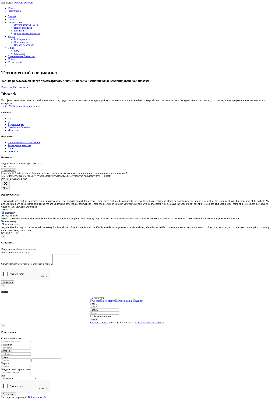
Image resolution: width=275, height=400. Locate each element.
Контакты (19, 53)
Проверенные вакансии (27, 33)
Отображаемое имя (11, 338)
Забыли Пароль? (99, 322)
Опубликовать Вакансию (21, 56)
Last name (6, 350)
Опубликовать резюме (26, 25)
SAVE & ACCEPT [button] (11, 233)
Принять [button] (106, 175)
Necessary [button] (6, 209)
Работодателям (22, 39)
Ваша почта (7, 252)
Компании (19, 30)
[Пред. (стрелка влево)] (5, 200)
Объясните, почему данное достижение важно (26, 264)
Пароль (94, 309)
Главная (12, 16)
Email (4, 166)
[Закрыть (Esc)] (271, 3)
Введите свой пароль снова (16, 369)
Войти (11, 8)
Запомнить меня (102, 316)
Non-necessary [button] (8, 221)
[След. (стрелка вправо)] (269, 200)
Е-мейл (94, 303)
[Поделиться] (264, 3)
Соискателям (15, 22)
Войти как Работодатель (14, 87)
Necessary (10, 212)
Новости (12, 19)
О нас (11, 47)
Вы (3, 375)
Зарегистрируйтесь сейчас (149, 322)
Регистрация (14, 11)
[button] (95, 300)
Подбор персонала (24, 45)
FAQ (16, 50)
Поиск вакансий (23, 27)
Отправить (8, 282)
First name (6, 344)
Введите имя (8, 249)
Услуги (11, 36)
